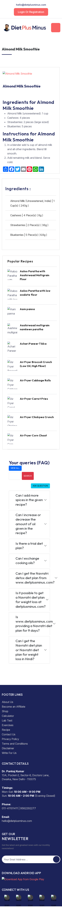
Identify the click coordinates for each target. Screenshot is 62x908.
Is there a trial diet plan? (29, 545)
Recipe (6, 729)
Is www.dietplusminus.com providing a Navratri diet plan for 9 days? (33, 624)
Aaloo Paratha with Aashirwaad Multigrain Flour (34, 275)
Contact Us (8, 734)
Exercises (7, 725)
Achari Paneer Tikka (33, 343)
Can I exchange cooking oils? (27, 560)
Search (28, 476)
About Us (7, 702)
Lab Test (7, 720)
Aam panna (27, 309)
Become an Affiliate (13, 706)
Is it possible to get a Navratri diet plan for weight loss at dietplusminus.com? (31, 600)
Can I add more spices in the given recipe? (29, 500)
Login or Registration (31, 12)
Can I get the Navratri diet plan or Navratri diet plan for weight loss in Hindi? (29, 650)
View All (15, 468)
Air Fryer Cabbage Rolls (35, 380)
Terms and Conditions (15, 743)
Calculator (8, 716)
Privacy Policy (10, 739)
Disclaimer (8, 748)
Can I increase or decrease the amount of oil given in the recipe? (28, 524)
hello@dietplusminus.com (31, 4)
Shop (5, 711)
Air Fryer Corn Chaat (33, 435)
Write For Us (9, 753)
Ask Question (40, 486)
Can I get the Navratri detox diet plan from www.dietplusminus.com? (33, 578)
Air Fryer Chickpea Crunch (37, 417)
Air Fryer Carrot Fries (34, 398)
